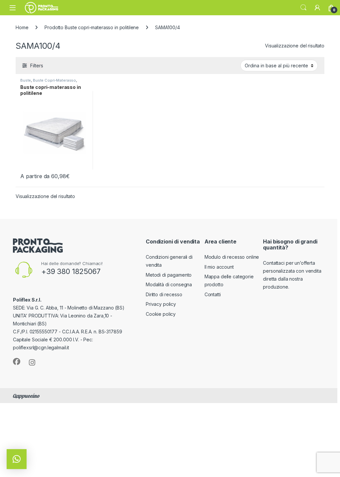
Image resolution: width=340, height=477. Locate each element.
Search (303, 7)
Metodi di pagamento (169, 275)
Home (22, 27)
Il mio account (219, 267)
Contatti (213, 294)
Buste (25, 80)
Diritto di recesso (164, 294)
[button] (17, 459)
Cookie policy (161, 314)
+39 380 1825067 (71, 271)
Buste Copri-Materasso (54, 80)
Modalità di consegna (169, 284)
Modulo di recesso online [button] (232, 257)
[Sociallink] (16, 361)
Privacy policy (161, 304)
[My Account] (317, 8)
